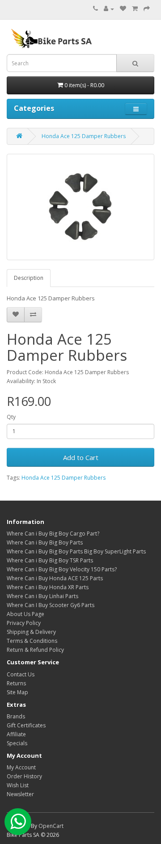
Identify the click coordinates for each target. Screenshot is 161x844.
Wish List (18, 785)
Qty (11, 417)
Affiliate (16, 734)
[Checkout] (147, 9)
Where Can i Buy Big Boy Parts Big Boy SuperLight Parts (76, 551)
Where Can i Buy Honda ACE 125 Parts (55, 578)
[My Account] (109, 9)
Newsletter (20, 794)
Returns (16, 683)
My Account (21, 767)
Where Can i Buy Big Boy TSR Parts (50, 560)
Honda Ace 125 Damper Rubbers (84, 136)
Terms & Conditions (32, 641)
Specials (17, 743)
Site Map (17, 692)
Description (28, 278)
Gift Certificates (26, 725)
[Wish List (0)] (123, 9)
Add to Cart (80, 457)
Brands (16, 716)
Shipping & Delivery (31, 632)
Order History (24, 776)
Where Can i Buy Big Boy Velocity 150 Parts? (62, 569)
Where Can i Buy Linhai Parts (42, 596)
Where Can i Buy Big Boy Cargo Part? (53, 533)
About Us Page (25, 614)
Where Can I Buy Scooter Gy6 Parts (50, 605)
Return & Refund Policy (35, 650)
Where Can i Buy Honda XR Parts (48, 587)
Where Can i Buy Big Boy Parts (45, 542)
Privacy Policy (24, 623)
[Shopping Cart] (135, 9)
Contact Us (20, 674)
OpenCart (51, 826)
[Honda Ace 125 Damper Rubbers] (80, 207)
